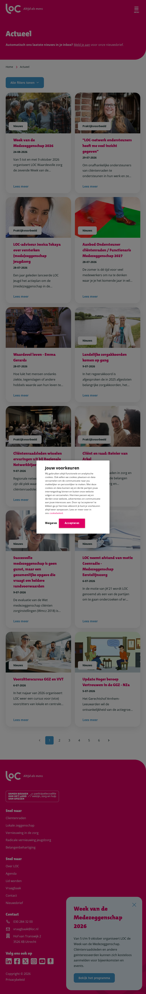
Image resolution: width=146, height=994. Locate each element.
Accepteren (72, 523)
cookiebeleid (56, 513)
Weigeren (51, 523)
